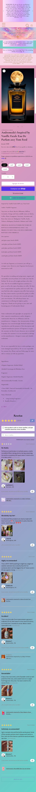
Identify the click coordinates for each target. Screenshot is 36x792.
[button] (4, 31)
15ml (11, 165)
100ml (5, 169)
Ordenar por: (19, 439)
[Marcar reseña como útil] (32, 491)
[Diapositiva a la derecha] (22, 127)
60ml (27, 165)
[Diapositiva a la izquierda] (14, 127)
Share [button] (5, 406)
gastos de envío (6, 153)
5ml (4, 165)
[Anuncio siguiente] (33, 11)
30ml (19, 165)
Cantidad (3, 173)
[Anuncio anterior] (3, 11)
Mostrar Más (15, 457)
